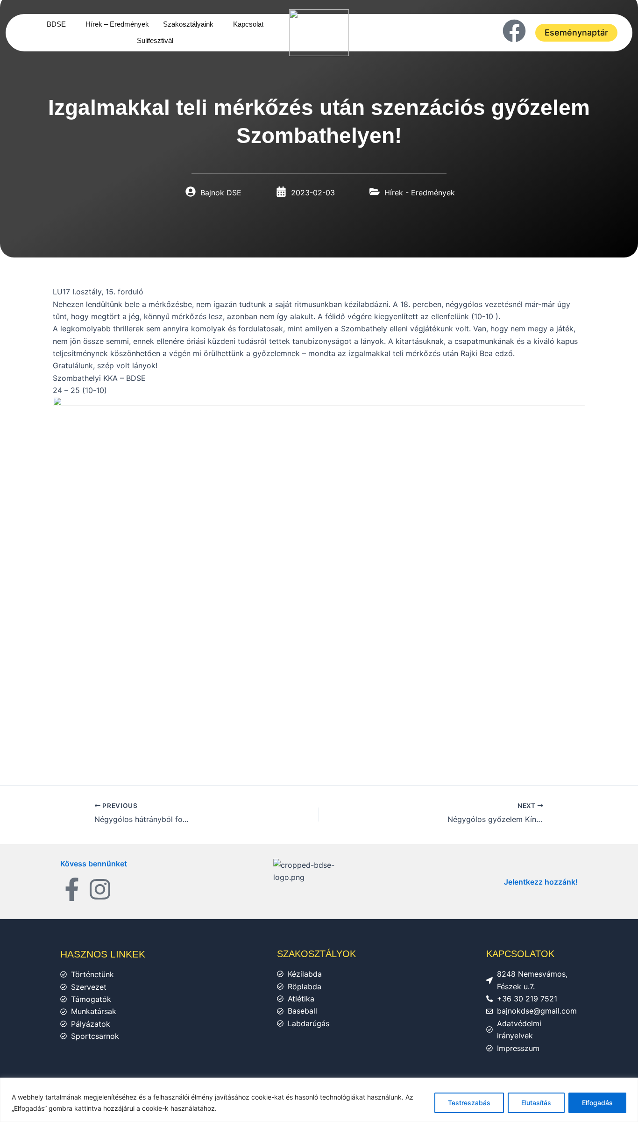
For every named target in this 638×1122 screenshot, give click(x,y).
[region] (319, 1100)
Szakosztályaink (188, 24)
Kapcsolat (248, 24)
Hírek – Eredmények (117, 24)
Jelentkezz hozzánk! (541, 881)
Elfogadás (597, 1103)
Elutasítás (536, 1103)
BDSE (56, 24)
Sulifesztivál (155, 40)
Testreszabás (469, 1103)
